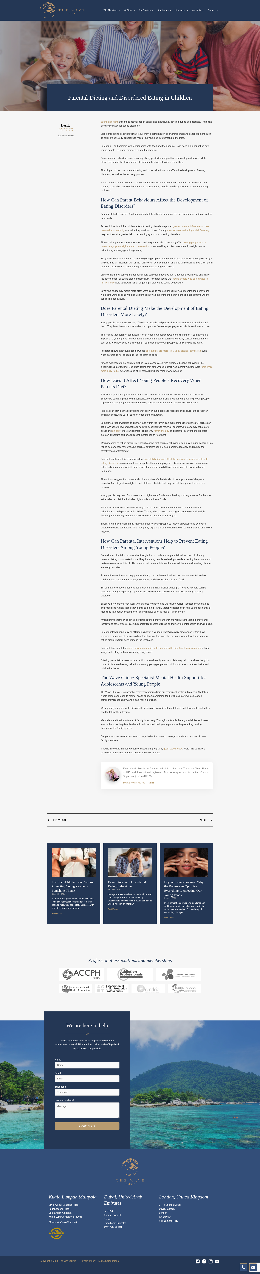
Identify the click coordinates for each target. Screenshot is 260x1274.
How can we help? (64, 1100)
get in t (167, 748)
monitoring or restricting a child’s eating (188, 230)
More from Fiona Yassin (138, 782)
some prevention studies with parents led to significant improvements (164, 648)
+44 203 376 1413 (168, 1220)
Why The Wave (110, 10)
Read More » (57, 913)
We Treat (128, 10)
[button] (118, 10)
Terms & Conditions (108, 1261)
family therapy (161, 430)
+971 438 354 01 (113, 1227)
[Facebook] (197, 1261)
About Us (196, 10)
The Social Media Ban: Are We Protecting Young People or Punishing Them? (73, 886)
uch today (177, 748)
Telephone (60, 1086)
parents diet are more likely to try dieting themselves (173, 350)
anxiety (116, 430)
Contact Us (213, 10)
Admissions (163, 10)
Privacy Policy (88, 1261)
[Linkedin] (210, 1261)
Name (58, 1059)
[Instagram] (204, 1261)
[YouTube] (217, 1261)
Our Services (145, 10)
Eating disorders (109, 121)
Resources (180, 10)
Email (58, 1073)
